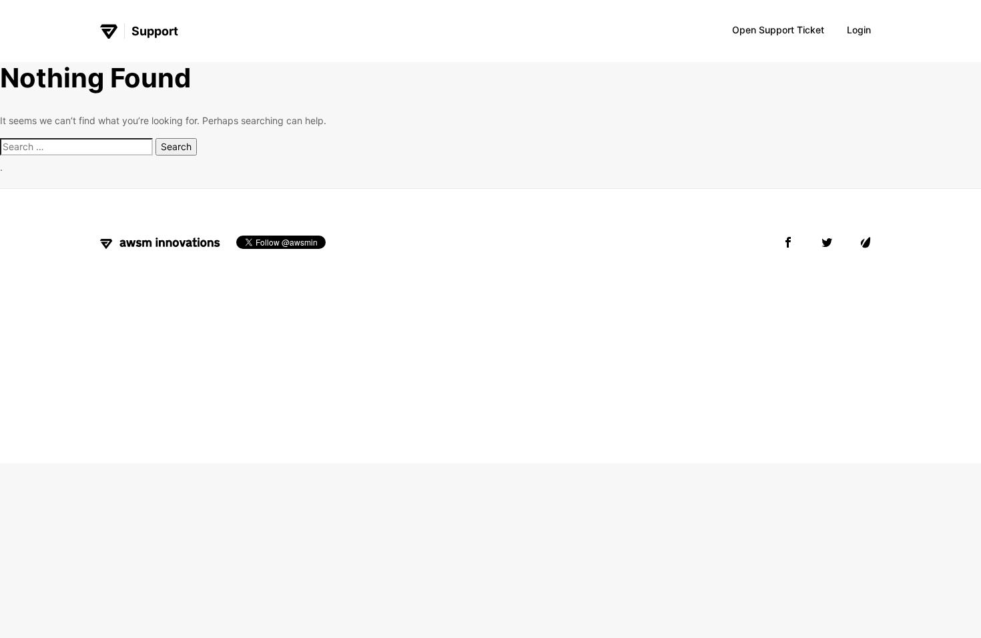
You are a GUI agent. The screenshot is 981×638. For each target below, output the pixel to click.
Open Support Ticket (778, 29)
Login (859, 29)
